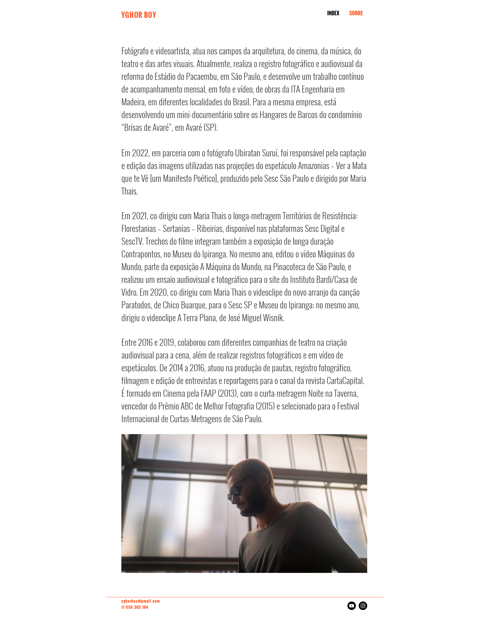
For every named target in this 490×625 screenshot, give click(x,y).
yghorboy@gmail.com (140, 601)
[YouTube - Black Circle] (351, 605)
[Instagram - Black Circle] (363, 605)
